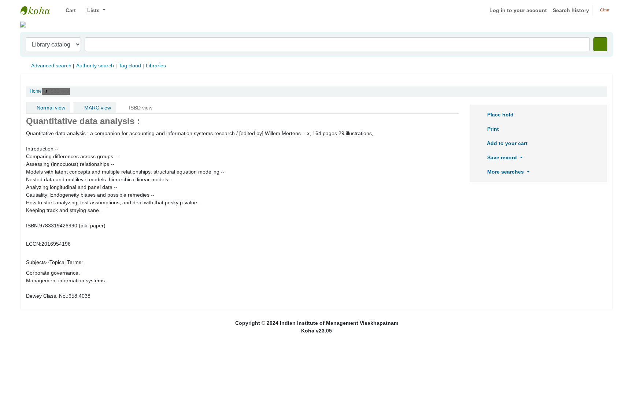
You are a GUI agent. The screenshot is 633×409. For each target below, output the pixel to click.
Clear (604, 10)
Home (36, 91)
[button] (68, 10)
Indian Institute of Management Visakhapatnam (39, 10)
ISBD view (59, 91)
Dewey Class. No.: (47, 296)
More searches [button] (505, 172)
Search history (571, 10)
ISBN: (32, 225)
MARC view (97, 108)
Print (492, 129)
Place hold (500, 115)
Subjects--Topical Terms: (54, 262)
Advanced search (51, 65)
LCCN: (33, 244)
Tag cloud (130, 65)
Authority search (95, 65)
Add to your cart (507, 143)
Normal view (50, 108)
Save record (502, 157)
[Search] (600, 44)
